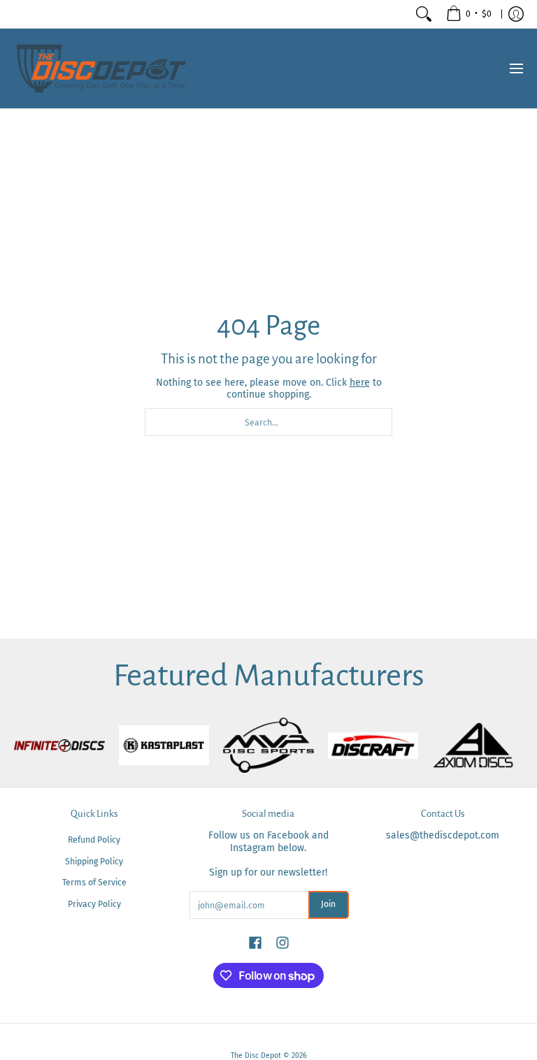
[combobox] (268, 422)
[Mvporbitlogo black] (268, 745)
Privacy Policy (94, 904)
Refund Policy (94, 840)
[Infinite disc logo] (59, 745)
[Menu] (515, 68)
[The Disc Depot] (101, 68)
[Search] (424, 14)
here (360, 383)
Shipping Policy (94, 861)
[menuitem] (469, 14)
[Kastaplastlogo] (164, 745)
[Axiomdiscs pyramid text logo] (477, 745)
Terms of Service (94, 882)
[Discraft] (373, 745)
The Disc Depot (256, 1055)
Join (328, 904)
